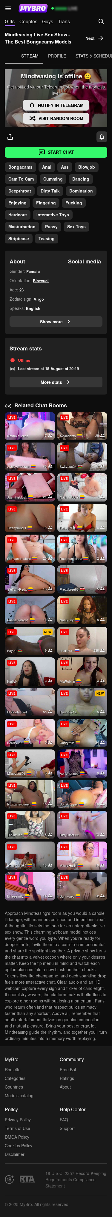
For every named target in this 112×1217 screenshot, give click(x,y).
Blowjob (86, 167)
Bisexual (41, 280)
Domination (81, 191)
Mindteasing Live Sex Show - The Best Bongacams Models (38, 38)
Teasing (47, 238)
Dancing (80, 179)
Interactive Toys (52, 215)
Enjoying (17, 203)
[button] (8, 8)
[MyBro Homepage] (33, 8)
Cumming (53, 179)
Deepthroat (19, 191)
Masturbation (22, 226)
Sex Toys (76, 226)
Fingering (46, 203)
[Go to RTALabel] (27, 1179)
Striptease (18, 238)
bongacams (20, 167)
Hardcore (17, 215)
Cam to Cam (21, 179)
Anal (46, 167)
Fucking (73, 203)
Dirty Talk (50, 191)
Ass (65, 167)
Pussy (51, 226)
